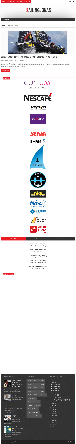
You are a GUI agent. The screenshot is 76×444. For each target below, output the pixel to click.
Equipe (14, 416)
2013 (29, 381)
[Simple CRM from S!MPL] (38, 232)
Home (3, 25)
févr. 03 (57, 397)
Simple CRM (13, 442)
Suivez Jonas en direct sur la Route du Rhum (17, 428)
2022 (29, 391)
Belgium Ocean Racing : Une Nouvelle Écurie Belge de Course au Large (29, 56)
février (55, 395)
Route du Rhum (32, 409)
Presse (30, 405)
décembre (56, 384)
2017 (35, 384)
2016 (29, 384)
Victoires (30, 416)
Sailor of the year (33, 412)
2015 (42, 381)
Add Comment (20, 60)
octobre (55, 388)
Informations (31, 398)
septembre (56, 390)
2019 (29, 388)
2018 (42, 384)
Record (37, 405)
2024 (42, 391)
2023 (35, 391)
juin (54, 392)
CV (5, 406)
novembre (56, 386)
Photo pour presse (33, 402)
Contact (14, 395)
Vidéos (38, 416)
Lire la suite (5, 70)
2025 (29, 395)
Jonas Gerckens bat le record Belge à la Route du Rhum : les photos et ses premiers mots (13, 384)
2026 (35, 395)
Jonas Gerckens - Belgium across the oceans (16, 1)
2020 (35, 388)
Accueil (70, 441)
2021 (42, 388)
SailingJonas (38, 10)
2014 (35, 381)
